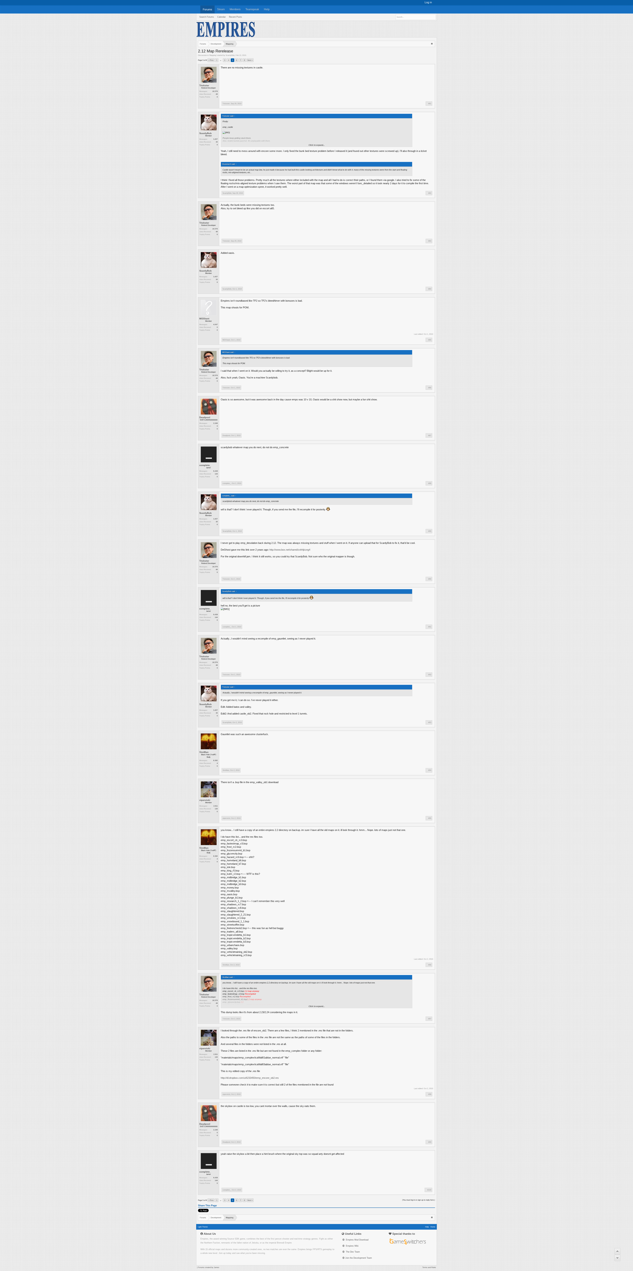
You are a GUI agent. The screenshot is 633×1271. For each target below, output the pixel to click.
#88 (429, 483)
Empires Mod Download (356, 1240)
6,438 (215, 471)
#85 (429, 340)
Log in (428, 2)
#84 (429, 289)
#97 (429, 1019)
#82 (429, 193)
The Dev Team (352, 1252)
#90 (429, 579)
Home (432, 1227)
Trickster (204, 85)
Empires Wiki (352, 1246)
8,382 (215, 760)
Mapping (213, 55)
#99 (429, 1142)
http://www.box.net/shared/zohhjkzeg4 (289, 549)
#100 (429, 1190)
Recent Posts (235, 17)
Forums (207, 9)
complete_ (205, 465)
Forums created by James (208, 1267)
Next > (250, 60)
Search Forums (206, 17)
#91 (429, 627)
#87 (429, 435)
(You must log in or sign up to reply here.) (418, 1200)
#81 (429, 104)
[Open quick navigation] (432, 44)
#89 (429, 531)
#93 (429, 722)
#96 (429, 965)
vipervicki (204, 800)
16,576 (215, 91)
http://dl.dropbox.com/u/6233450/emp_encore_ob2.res (250, 1078)
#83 (429, 241)
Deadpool (204, 417)
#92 (429, 675)
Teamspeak (252, 9)
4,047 (215, 324)
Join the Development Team (358, 1258)
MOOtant (204, 318)
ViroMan (204, 752)
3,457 (215, 139)
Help (267, 9)
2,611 (215, 806)
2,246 (215, 423)
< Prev (211, 60)
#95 (429, 818)
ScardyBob (230, 55)
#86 (429, 388)
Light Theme (203, 1227)
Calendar (221, 17)
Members (235, 9)
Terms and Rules (429, 1267)
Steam (221, 9)
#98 (429, 1094)
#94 (429, 770)
